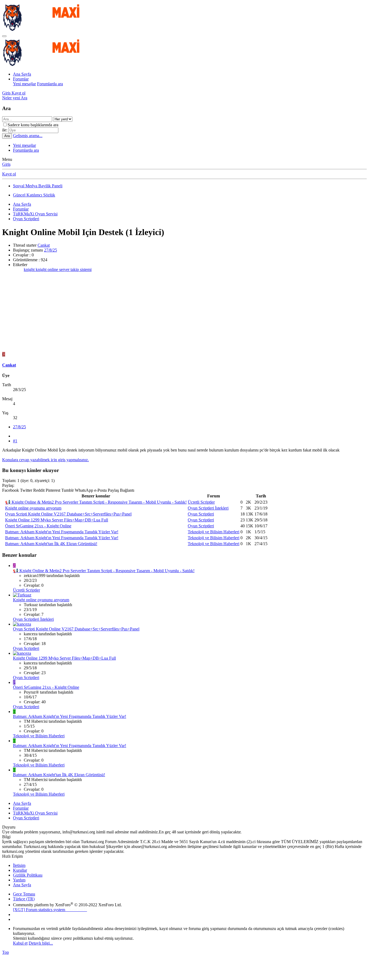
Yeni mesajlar (24, 84)
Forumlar (21, 79)
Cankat (44, 245)
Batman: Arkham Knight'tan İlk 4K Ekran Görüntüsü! (51, 543)
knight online (47, 269)
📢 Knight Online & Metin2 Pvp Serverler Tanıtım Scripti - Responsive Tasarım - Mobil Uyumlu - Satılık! (96, 502)
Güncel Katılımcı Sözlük (34, 195)
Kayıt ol (9, 174)
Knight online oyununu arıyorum (33, 508)
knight (30, 269)
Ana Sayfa (22, 74)
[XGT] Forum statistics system (50, 909)
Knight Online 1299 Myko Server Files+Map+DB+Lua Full (56, 520)
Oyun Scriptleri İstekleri (208, 508)
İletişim (19, 865)
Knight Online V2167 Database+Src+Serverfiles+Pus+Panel (68, 514)
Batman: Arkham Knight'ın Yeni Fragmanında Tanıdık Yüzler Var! (61, 532)
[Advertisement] (184, 314)
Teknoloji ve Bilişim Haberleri (213, 532)
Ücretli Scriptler (201, 502)
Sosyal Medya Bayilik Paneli (37, 186)
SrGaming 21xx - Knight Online (38, 526)
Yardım (19, 880)
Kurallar (20, 870)
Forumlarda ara (50, 84)
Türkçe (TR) (24, 899)
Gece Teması (24, 894)
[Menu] (4, 36)
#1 (15, 441)
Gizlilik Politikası (27, 875)
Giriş (6, 164)
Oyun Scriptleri (201, 514)
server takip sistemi (75, 269)
